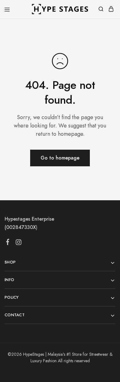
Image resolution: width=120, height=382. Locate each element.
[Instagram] (18, 243)
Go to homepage (60, 157)
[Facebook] (7, 243)
